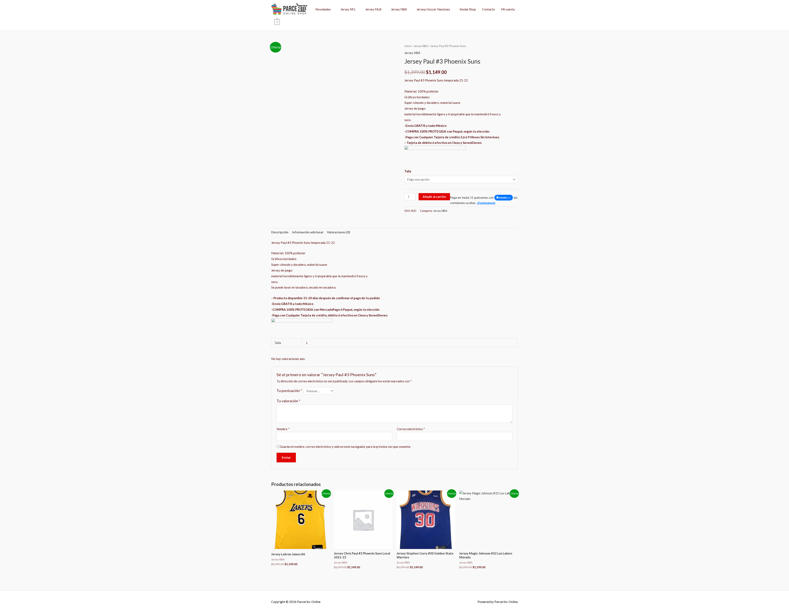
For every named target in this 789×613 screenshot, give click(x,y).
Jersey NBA (399, 9)
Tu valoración (288, 401)
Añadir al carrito (434, 196)
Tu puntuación (289, 390)
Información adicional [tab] (307, 232)
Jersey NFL (348, 9)
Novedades (323, 9)
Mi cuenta (508, 9)
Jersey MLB (373, 9)
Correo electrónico (411, 429)
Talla (407, 171)
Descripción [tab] (279, 232)
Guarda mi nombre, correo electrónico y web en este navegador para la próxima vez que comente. (345, 446)
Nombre (283, 429)
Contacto (488, 9)
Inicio (407, 46)
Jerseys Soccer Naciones (433, 9)
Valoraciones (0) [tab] (338, 232)
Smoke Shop (468, 9)
